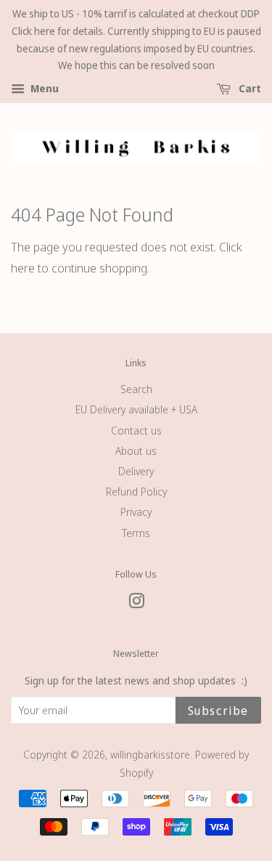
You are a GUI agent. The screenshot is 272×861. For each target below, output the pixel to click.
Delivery (136, 471)
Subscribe (218, 711)
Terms (136, 533)
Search (136, 389)
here (23, 267)
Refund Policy (136, 491)
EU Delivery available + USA (136, 409)
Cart (248, 89)
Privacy (136, 512)
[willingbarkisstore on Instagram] (136, 603)
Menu (43, 89)
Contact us (136, 430)
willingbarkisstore (150, 754)
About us (136, 451)
